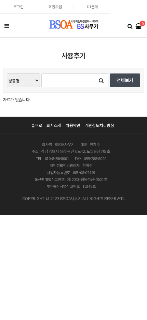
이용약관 (73, 125)
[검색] (130, 25)
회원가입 (55, 6)
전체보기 (125, 80)
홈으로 (36, 125)
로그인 (18, 6)
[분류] (7, 25)
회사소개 (53, 125)
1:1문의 (92, 6)
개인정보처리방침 (99, 125)
